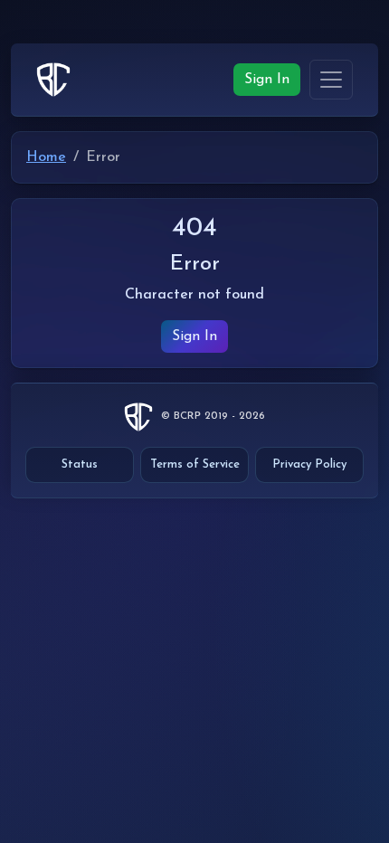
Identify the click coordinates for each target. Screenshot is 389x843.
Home (46, 157)
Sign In (266, 79)
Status (80, 464)
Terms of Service (195, 464)
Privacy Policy (309, 464)
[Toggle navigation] (331, 79)
